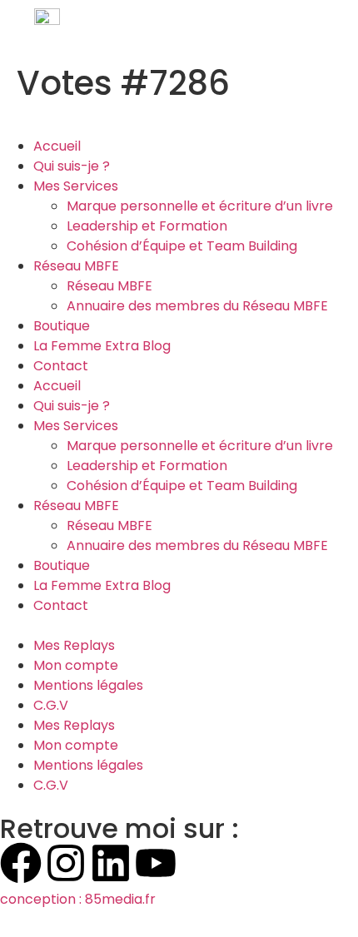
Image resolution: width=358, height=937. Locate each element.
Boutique (61, 325)
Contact (60, 365)
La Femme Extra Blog (102, 345)
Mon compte (75, 665)
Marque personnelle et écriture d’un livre (200, 206)
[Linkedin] (111, 863)
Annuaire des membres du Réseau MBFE (197, 305)
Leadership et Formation (147, 225)
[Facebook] (21, 863)
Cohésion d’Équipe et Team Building (182, 245)
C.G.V (50, 705)
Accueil (57, 146)
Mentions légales (88, 685)
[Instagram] (66, 863)
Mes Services (75, 186)
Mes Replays (74, 645)
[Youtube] (156, 863)
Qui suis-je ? (71, 166)
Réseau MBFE (76, 265)
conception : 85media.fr (78, 899)
